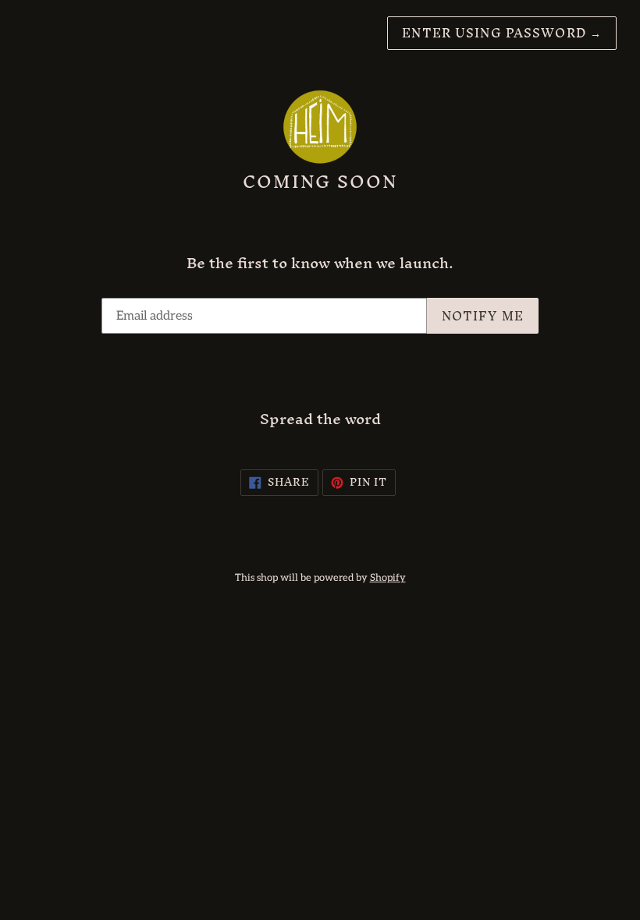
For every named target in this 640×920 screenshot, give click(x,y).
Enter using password (502, 33)
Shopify (388, 577)
